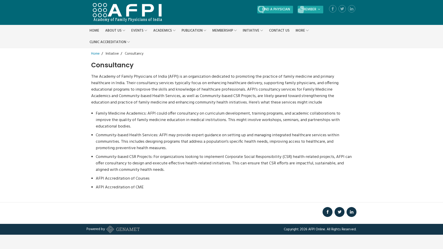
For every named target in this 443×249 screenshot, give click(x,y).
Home (94, 30)
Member (309, 9)
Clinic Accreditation (108, 42)
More (301, 30)
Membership (223, 30)
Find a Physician (276, 9)
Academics (163, 30)
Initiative (251, 30)
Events (137, 30)
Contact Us (279, 30)
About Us (114, 30)
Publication (193, 30)
